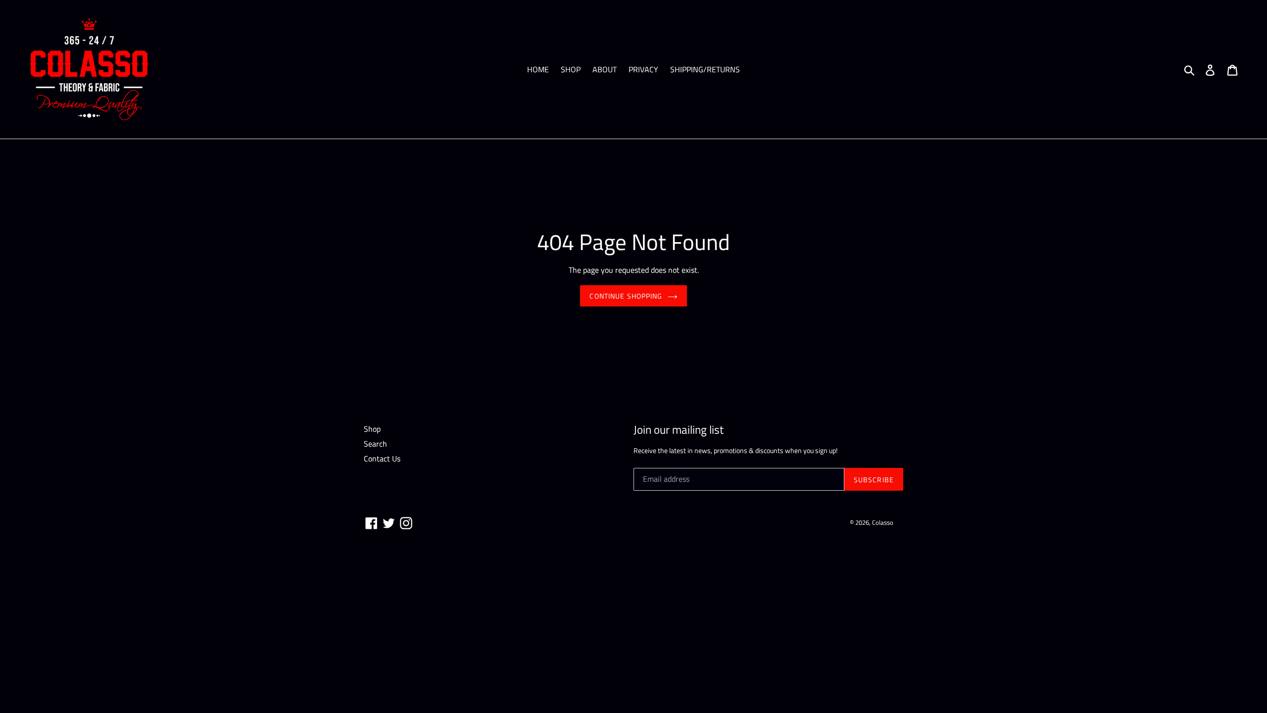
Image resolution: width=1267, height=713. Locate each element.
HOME (538, 69)
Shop (372, 429)
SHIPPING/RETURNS (705, 69)
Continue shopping (625, 296)
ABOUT (604, 69)
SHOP (571, 69)
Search (375, 444)
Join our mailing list (679, 430)
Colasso (882, 522)
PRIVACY (643, 69)
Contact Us (382, 458)
